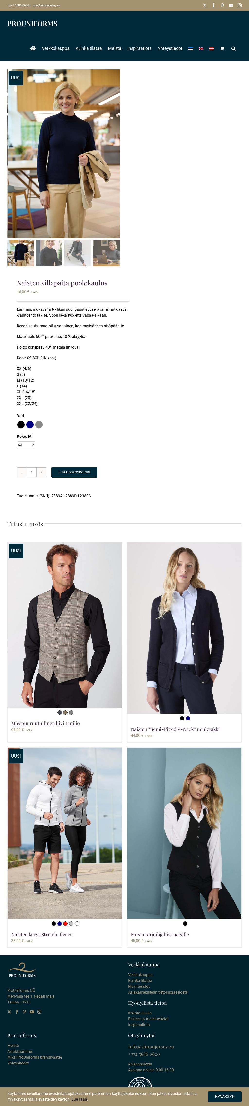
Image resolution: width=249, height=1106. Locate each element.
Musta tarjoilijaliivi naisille (160, 934)
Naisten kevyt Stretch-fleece (41, 934)
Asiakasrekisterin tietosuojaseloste (157, 992)
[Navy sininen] (188, 718)
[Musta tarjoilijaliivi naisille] (184, 833)
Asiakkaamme (19, 1051)
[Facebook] (17, 1012)
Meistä (13, 1045)
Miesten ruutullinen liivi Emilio (45, 723)
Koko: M (24, 436)
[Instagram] (39, 1012)
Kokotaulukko (140, 1013)
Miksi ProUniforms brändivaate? (34, 1057)
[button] (233, 48)
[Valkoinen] (77, 923)
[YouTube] (32, 1012)
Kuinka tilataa (140, 980)
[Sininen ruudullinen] (59, 712)
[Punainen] (65, 923)
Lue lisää (79, 1099)
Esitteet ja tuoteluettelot (148, 1019)
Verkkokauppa (140, 974)
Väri (20, 415)
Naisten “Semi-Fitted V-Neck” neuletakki (175, 729)
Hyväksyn (225, 1096)
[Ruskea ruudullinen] (65, 712)
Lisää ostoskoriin (74, 472)
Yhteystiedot (18, 1063)
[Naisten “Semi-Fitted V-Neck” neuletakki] (184, 628)
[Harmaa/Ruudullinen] (71, 712)
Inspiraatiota (139, 1024)
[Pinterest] (24, 1012)
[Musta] (182, 718)
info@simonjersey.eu (46, 5)
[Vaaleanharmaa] (71, 923)
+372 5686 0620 (18, 5)
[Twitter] (9, 1012)
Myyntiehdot (139, 986)
